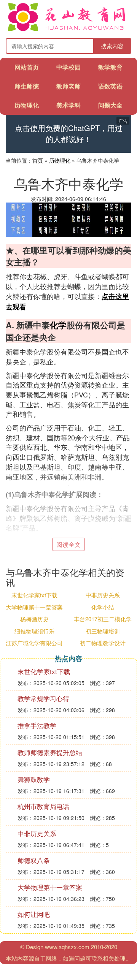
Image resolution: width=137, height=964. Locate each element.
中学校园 (68, 67)
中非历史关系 (103, 595)
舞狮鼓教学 (34, 779)
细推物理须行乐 (34, 631)
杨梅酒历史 (34, 619)
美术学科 (68, 105)
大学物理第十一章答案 (34, 607)
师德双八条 (34, 860)
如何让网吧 (34, 914)
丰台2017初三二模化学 (103, 619)
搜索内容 (112, 46)
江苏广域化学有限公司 (34, 643)
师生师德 (26, 86)
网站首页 (26, 67)
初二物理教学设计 (103, 643)
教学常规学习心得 (43, 698)
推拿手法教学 (37, 725)
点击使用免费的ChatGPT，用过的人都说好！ (69, 133)
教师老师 (68, 86)
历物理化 (26, 105)
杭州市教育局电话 (43, 806)
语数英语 (110, 86)
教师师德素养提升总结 (50, 752)
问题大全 (110, 105)
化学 (58, 325)
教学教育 (110, 67)
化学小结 (102, 607)
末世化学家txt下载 (34, 595)
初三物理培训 (103, 631)
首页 (37, 160)
